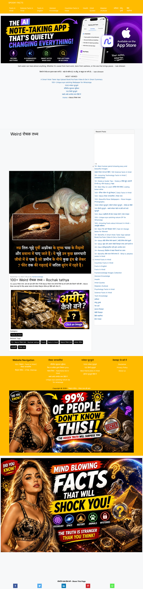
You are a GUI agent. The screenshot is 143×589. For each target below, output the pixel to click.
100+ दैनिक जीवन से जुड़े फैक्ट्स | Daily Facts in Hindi (113, 193)
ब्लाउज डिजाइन (99, 309)
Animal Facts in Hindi (103, 260)
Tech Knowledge (101, 296)
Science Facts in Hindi (26, 9)
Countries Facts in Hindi (72, 9)
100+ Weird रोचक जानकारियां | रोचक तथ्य (108, 196)
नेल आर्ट (97, 306)
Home (65, 98)
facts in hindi (53, 342)
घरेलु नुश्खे (121, 9)
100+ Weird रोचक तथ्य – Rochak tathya (39, 280)
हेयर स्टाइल (98, 319)
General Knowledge (54, 9)
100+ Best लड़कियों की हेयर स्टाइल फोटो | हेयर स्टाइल (112, 214)
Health (85, 8)
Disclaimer (122, 364)
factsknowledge (37, 277)
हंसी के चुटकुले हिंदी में (90, 374)
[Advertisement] (71, 114)
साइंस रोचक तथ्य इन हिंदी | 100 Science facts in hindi (113, 172)
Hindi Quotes (92, 9)
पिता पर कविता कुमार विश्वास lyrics (58, 367)
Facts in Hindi (12, 9)
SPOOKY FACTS (15, 3)
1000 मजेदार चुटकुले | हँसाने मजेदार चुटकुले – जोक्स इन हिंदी (113, 205)
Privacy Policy (122, 367)
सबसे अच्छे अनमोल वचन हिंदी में (71, 94)
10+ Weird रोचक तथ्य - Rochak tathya (25, 342)
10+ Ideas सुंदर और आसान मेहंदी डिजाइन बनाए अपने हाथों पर (114, 244)
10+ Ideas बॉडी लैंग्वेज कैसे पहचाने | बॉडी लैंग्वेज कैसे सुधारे (113, 241)
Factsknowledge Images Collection (108, 273)
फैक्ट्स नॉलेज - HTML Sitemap (26, 370)
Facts (43, 342)
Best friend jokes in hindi (90, 371)
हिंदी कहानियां (129, 9)
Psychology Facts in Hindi (105, 289)
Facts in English (40, 9)
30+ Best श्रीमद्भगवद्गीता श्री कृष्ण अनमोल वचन (110, 247)
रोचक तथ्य (22, 347)
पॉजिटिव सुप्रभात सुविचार (71, 88)
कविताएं (116, 8)
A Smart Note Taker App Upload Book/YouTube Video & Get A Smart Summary (71, 79)
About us (122, 371)
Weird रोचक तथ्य (66, 342)
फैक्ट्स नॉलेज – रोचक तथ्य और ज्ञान (79, 388)
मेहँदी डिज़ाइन (99, 312)
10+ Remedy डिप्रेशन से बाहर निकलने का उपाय (110, 250)
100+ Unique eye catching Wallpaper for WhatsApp (71, 82)
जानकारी (13, 347)
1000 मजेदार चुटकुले (71, 85)
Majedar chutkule (103, 9)
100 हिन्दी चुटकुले (71, 91)
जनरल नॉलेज (78, 342)
